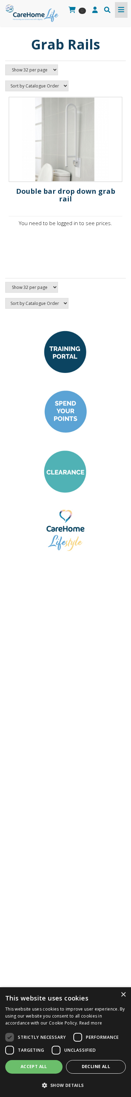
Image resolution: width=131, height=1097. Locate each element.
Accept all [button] (34, 1066)
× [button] (123, 994)
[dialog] (65, 1042)
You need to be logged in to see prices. (65, 223)
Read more (90, 1023)
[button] (65, 1085)
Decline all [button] (96, 1066)
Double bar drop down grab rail (65, 195)
